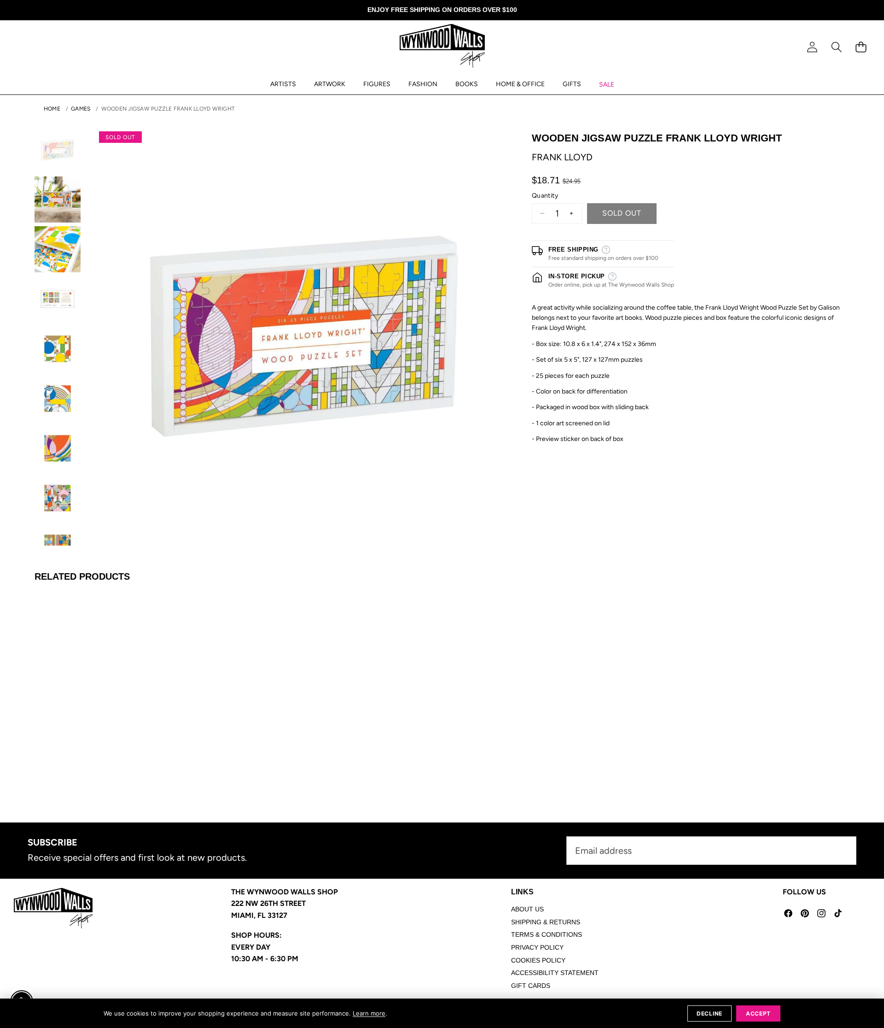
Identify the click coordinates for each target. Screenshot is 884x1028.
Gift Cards (530, 985)
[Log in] (812, 47)
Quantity (545, 196)
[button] (836, 47)
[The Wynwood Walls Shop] (442, 47)
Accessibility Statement (555, 972)
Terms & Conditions (546, 934)
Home (52, 109)
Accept (758, 1013)
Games (80, 109)
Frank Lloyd (562, 157)
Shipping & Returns (545, 922)
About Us (527, 909)
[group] (58, 150)
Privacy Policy (537, 947)
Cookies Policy (538, 960)
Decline (709, 1013)
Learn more (369, 1013)
